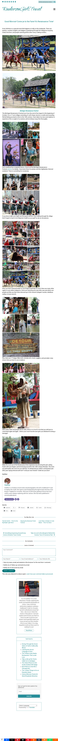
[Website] (18, 499)
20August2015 (25, 24)
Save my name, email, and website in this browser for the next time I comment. (27, 562)
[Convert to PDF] (28, 740)
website (9, 169)
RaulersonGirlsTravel (21, 9)
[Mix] (44, 740)
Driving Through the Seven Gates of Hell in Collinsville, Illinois (30, 646)
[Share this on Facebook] (6, 740)
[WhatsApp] (50, 740)
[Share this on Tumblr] (39, 740)
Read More (29, 630)
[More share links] (55, 740)
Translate (32, 707)
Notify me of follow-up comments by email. (17, 565)
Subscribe (29, 696)
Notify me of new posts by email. (13, 567)
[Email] (15, 499)
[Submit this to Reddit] (33, 740)
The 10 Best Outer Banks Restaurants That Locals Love (29, 655)
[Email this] (23, 740)
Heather (36, 24)
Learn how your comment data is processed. (39, 574)
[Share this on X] (12, 740)
